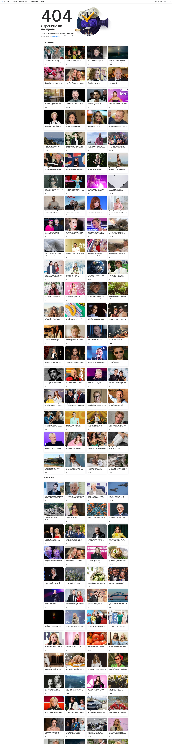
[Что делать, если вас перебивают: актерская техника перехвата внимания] (54, 421)
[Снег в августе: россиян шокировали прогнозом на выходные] (75, 706)
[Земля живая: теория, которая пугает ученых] (97, 270)
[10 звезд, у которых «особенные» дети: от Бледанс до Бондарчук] (54, 399)
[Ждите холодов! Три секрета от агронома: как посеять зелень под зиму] (118, 292)
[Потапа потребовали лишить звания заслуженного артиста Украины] (75, 663)
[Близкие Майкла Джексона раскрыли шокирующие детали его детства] (75, 507)
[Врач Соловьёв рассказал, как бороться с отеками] (118, 442)
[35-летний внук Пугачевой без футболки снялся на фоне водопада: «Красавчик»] (118, 421)
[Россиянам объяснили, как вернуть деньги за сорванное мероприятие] (75, 571)
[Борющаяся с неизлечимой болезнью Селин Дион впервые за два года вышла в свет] (97, 313)
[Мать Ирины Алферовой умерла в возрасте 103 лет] (54, 185)
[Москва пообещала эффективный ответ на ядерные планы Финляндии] (75, 550)
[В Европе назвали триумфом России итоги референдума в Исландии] (118, 142)
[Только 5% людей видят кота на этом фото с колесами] (97, 642)
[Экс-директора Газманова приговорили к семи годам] (97, 528)
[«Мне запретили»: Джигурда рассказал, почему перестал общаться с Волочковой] (75, 685)
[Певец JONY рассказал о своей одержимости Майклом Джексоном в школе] (118, 592)
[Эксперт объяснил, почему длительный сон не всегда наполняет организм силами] (97, 464)
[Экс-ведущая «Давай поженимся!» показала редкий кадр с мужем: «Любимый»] (54, 663)
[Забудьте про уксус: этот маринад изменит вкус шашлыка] (118, 335)
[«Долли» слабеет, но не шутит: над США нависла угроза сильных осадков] (54, 249)
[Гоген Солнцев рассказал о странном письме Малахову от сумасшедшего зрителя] (75, 56)
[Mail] (2, 1)
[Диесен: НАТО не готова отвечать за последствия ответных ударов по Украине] (97, 507)
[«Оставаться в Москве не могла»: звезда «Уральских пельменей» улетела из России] (75, 163)
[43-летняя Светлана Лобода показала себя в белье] (97, 120)
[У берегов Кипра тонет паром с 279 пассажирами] (54, 142)
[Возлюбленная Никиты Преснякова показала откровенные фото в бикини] (75, 206)
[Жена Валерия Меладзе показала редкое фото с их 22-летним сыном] (75, 728)
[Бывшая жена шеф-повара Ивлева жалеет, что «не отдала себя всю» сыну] (97, 663)
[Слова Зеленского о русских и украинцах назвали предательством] (75, 99)
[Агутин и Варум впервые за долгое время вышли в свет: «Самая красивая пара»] (54, 228)
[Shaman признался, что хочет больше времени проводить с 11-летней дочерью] (97, 620)
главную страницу (55, 36)
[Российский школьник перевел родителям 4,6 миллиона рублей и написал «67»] (54, 99)
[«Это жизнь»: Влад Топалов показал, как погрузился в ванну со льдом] (97, 356)
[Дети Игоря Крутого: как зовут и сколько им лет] (118, 77)
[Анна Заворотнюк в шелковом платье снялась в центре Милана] (75, 592)
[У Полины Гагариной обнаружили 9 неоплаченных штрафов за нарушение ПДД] (54, 706)
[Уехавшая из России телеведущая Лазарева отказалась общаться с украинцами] (75, 270)
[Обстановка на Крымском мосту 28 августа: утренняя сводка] (118, 728)
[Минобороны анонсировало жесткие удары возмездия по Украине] (118, 228)
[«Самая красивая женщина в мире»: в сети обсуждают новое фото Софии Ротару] (97, 249)
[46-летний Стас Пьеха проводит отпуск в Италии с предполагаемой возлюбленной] (75, 249)
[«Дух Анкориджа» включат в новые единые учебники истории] (75, 399)
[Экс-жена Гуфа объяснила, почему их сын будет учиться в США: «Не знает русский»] (75, 464)
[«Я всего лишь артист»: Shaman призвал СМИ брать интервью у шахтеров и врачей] (54, 442)
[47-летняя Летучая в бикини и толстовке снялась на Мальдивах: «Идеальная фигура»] (54, 571)
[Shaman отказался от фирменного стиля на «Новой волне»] (54, 728)
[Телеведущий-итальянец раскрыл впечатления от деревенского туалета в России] (118, 399)
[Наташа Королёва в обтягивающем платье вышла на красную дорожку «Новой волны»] (75, 642)
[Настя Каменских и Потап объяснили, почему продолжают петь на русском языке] (97, 442)
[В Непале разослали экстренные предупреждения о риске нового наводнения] (118, 464)
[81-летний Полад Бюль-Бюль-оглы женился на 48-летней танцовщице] (118, 642)
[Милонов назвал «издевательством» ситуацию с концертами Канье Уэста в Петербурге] (118, 120)
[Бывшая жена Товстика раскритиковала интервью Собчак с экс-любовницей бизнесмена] (75, 120)
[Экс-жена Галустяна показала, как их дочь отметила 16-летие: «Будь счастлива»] (54, 335)
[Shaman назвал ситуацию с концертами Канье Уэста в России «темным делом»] (97, 378)
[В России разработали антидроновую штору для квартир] (118, 185)
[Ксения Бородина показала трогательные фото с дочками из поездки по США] (97, 550)
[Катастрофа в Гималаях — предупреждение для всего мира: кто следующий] (54, 642)
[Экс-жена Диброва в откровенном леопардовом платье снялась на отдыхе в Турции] (118, 163)
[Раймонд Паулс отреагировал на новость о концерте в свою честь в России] (75, 620)
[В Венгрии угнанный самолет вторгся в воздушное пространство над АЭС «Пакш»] (54, 464)
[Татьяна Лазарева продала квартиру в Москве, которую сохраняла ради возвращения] (54, 120)
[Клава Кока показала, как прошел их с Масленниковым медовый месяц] (118, 550)
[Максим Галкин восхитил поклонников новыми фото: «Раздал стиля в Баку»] (118, 270)
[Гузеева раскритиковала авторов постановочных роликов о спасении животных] (75, 528)
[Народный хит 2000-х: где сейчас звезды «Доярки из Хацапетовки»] (75, 335)
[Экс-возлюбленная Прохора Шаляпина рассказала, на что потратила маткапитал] (118, 663)
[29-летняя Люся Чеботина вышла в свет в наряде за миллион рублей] (118, 99)
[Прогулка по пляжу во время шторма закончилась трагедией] (118, 56)
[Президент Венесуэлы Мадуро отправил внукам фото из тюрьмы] (54, 206)
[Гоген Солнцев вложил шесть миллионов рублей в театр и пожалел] (54, 163)
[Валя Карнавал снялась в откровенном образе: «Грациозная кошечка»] (75, 292)
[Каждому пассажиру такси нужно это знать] (97, 485)
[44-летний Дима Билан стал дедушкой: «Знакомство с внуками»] (97, 99)
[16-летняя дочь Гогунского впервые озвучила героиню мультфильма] (54, 592)
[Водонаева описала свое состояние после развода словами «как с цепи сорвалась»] (75, 442)
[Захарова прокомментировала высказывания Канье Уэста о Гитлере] (75, 228)
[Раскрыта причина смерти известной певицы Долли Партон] (75, 185)
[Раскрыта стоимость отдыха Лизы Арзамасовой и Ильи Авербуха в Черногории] (97, 728)
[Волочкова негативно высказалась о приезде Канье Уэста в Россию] (118, 485)
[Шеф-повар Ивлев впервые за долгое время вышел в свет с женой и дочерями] (97, 592)
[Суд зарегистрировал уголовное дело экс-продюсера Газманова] (97, 571)
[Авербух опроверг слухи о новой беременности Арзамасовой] (54, 270)
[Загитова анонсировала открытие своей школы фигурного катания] (118, 528)
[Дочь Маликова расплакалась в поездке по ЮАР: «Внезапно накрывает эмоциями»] (118, 249)
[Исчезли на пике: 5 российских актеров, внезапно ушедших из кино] (97, 292)
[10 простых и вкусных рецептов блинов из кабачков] (118, 685)
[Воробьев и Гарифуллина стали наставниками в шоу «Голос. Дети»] (118, 378)
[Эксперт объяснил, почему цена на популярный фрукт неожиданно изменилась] (75, 313)
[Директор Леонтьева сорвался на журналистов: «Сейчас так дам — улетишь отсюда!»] (54, 528)
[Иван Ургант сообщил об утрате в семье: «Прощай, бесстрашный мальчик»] (54, 620)
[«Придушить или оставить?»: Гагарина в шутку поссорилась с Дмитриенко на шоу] (97, 228)
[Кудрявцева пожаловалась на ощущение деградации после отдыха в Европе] (75, 378)
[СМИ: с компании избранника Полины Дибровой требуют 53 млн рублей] (118, 313)
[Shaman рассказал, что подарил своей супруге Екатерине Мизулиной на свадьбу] (54, 685)
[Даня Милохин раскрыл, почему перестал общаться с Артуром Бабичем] (75, 142)
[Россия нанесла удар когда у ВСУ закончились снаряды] (75, 485)
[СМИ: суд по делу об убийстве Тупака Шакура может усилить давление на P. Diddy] (54, 378)
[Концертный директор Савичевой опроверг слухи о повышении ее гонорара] (97, 206)
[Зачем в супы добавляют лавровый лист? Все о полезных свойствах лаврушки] (97, 706)
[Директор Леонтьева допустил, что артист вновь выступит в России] (118, 571)
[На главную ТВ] (4, 1)
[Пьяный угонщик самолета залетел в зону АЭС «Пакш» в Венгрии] (118, 620)
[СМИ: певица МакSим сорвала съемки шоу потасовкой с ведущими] (97, 185)
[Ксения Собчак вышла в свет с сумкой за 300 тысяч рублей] (118, 507)
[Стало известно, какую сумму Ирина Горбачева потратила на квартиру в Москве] (54, 550)
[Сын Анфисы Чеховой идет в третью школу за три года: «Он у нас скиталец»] (118, 206)
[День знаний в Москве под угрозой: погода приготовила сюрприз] (97, 163)
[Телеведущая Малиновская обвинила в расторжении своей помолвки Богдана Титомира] (97, 399)
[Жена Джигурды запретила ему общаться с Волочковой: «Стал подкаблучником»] (75, 77)
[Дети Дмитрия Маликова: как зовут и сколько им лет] (97, 77)
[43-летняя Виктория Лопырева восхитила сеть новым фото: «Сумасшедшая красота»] (54, 356)
